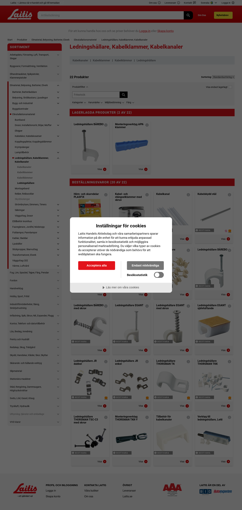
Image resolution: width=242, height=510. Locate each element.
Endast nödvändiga (145, 265)
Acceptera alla (97, 265)
